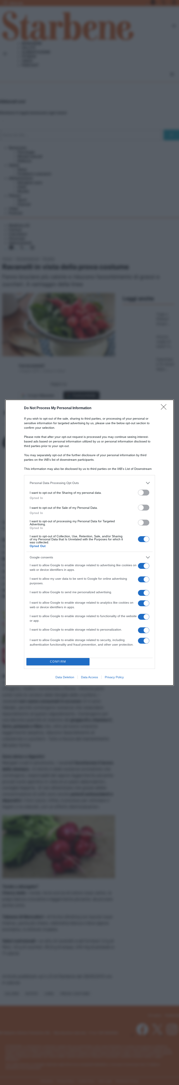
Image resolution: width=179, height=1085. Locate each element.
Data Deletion (64, 677)
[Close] (165, 408)
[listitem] (89, 483)
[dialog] (89, 542)
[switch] (143, 493)
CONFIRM (58, 661)
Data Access (89, 677)
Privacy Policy (114, 677)
